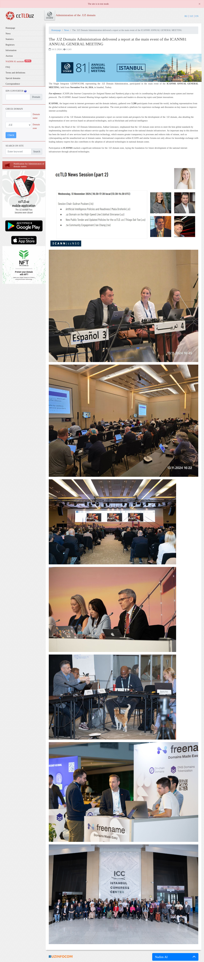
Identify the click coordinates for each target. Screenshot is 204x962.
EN (196, 16)
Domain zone (36, 126)
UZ (191, 16)
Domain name (36, 116)
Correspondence (13, 84)
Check (11, 135)
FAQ (8, 67)
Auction (9, 56)
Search (36, 151)
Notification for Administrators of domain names (29, 165)
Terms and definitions (15, 72)
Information (11, 50)
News (8, 33)
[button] (175, 957)
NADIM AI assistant (18, 61)
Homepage (10, 28)
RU (186, 16)
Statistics (10, 39)
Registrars (10, 45)
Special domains (13, 78)
